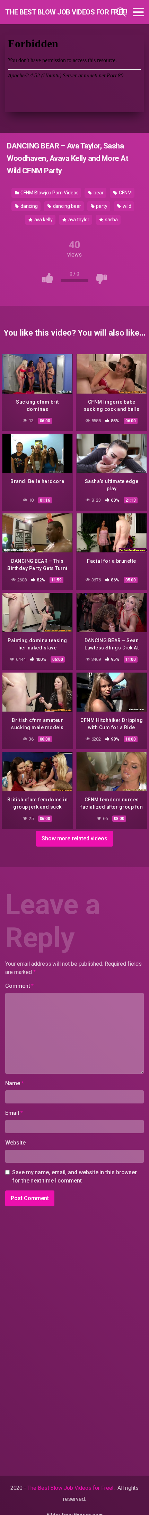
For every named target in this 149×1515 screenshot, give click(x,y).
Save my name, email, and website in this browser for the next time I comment (74, 1176)
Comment (19, 986)
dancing (28, 206)
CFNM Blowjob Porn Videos (48, 192)
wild (126, 206)
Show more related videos (74, 838)
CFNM (125, 192)
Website (15, 1142)
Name (14, 1083)
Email (14, 1113)
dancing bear (66, 206)
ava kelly (43, 219)
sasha (111, 219)
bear (98, 192)
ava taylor (78, 219)
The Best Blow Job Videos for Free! (46, 12)
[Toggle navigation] (138, 12)
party (101, 206)
